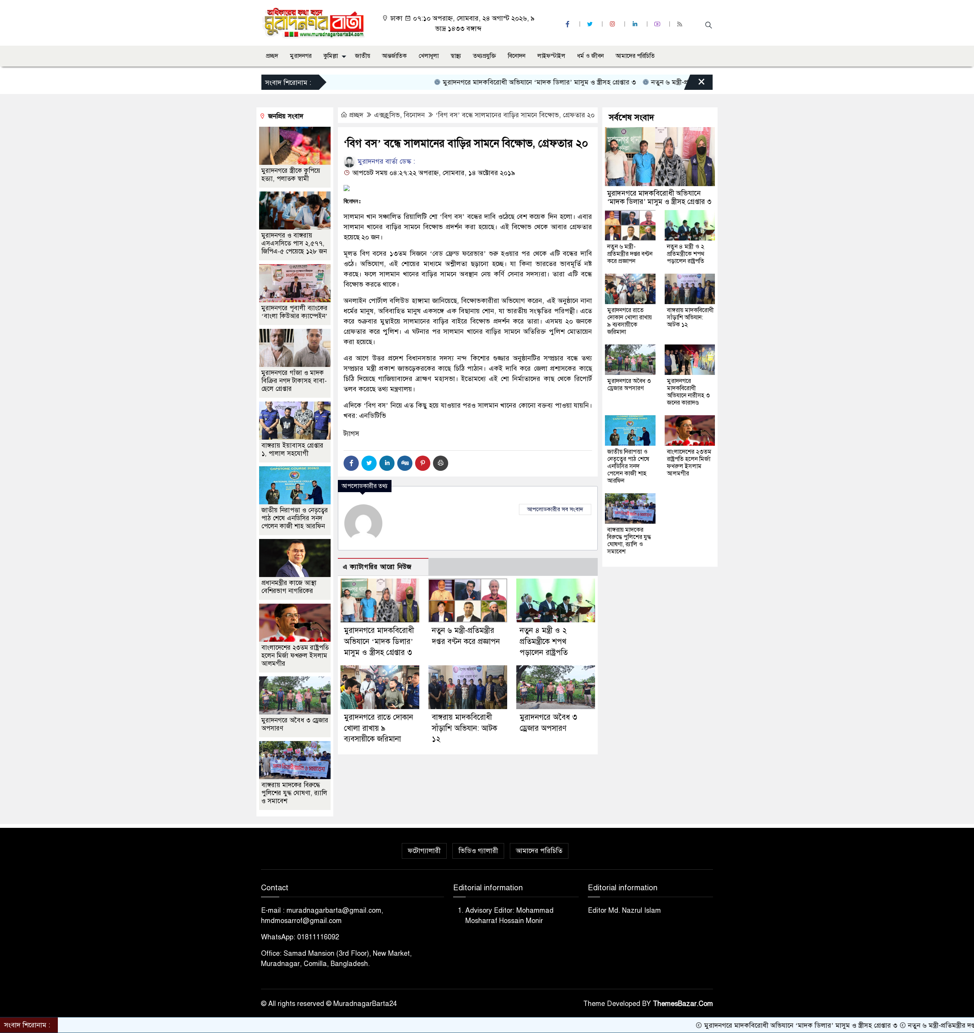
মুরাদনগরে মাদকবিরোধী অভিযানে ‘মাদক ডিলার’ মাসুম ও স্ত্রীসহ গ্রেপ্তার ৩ (492, 82)
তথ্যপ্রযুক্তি (484, 56)
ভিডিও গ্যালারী (478, 850)
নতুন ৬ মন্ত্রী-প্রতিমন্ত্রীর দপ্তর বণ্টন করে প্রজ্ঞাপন (665, 82)
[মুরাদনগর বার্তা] (314, 22)
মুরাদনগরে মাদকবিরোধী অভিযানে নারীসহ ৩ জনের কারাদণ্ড (688, 392)
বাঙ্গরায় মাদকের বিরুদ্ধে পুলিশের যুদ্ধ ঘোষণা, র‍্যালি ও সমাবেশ (294, 793)
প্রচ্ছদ (272, 56)
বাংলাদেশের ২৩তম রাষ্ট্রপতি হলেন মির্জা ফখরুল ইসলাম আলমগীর (295, 656)
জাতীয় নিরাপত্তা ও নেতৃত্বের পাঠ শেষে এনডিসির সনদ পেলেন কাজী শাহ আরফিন (294, 518)
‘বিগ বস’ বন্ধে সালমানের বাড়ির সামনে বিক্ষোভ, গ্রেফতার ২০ (515, 115)
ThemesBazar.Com (683, 1004)
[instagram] (613, 24)
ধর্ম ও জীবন (590, 56)
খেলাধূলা (429, 56)
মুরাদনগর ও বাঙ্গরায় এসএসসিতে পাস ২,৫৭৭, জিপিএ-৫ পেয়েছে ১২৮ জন (294, 243)
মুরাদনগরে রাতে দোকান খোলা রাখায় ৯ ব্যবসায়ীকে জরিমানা (378, 728)
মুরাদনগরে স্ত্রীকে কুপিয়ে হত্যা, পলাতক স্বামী (290, 175)
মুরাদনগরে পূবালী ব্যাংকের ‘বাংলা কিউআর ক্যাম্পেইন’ (294, 312)
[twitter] (590, 24)
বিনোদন (516, 56)
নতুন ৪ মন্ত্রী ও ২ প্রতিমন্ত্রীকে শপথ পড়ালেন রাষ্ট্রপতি (544, 641)
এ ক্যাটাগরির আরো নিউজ (377, 567)
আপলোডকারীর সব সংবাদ (555, 509)
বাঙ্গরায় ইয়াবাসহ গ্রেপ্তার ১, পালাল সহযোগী (292, 450)
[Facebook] (351, 463)
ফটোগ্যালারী (424, 850)
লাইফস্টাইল (551, 56)
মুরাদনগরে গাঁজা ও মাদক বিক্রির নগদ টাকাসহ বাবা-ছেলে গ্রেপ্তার (294, 381)
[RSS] (680, 24)
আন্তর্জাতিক (394, 56)
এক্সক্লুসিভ (387, 115)
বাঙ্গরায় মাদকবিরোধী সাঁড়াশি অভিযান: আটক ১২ (464, 728)
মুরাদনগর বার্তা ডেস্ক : (385, 161)
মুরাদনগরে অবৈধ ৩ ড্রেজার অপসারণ (629, 384)
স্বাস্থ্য (455, 56)
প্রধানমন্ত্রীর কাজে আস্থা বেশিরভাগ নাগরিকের (289, 587)
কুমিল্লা (330, 56)
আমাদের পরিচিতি (635, 56)
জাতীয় (362, 56)
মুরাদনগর (301, 56)
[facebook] (568, 24)
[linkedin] (635, 24)
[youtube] (658, 24)
